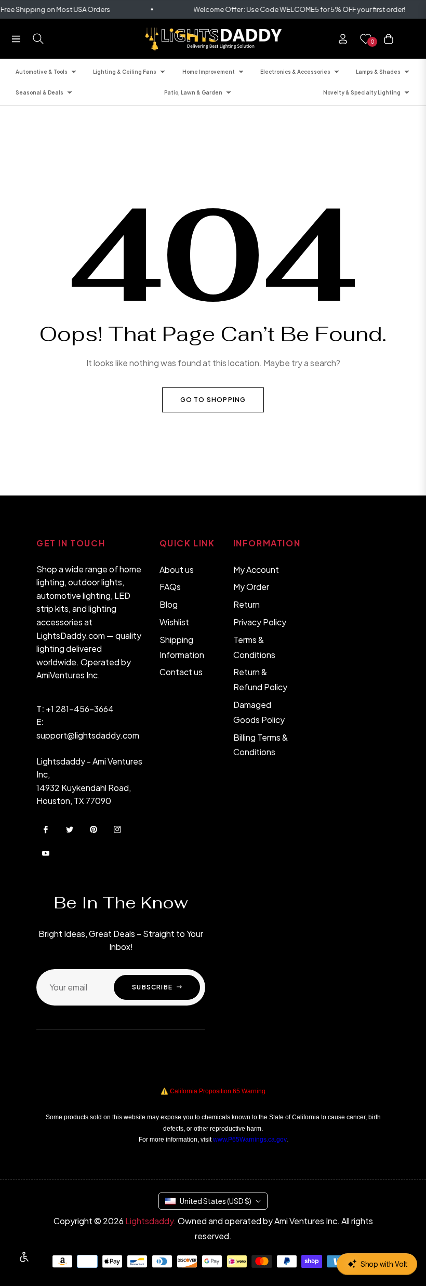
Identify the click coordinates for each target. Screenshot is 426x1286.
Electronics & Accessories (295, 72)
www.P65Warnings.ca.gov (249, 1139)
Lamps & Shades (378, 72)
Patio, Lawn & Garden (193, 92)
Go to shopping (213, 400)
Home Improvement (208, 72)
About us (176, 569)
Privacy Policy (259, 622)
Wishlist (174, 622)
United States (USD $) (215, 1200)
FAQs (170, 586)
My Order (251, 586)
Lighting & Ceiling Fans (124, 72)
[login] (343, 38)
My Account (256, 569)
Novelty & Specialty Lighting (362, 92)
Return (246, 604)
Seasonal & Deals (39, 92)
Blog (168, 604)
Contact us (181, 671)
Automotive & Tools (42, 72)
